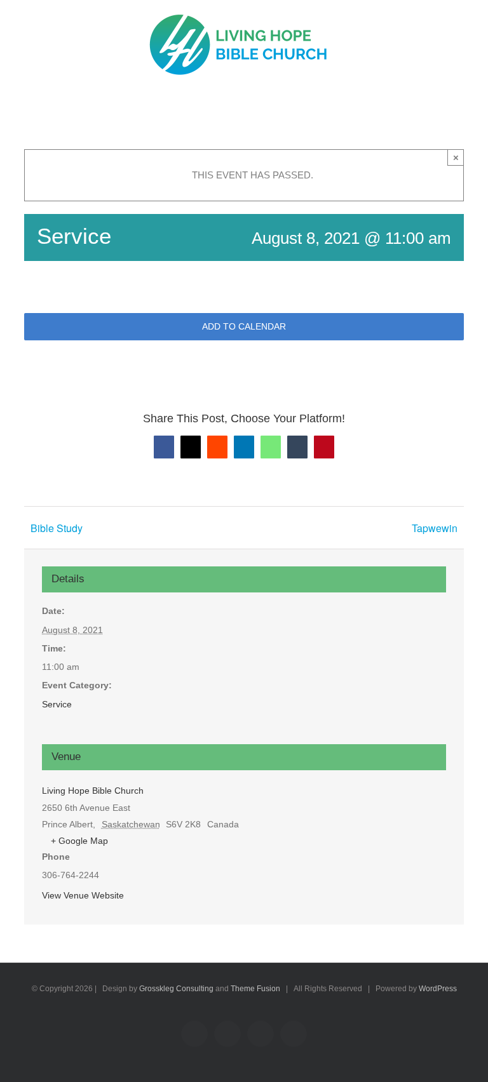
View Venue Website (83, 895)
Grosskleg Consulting (176, 988)
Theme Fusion (255, 988)
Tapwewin (435, 528)
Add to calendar (244, 326)
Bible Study (56, 528)
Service (57, 704)
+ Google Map (79, 841)
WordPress (438, 988)
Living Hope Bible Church (93, 790)
